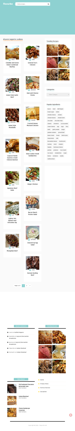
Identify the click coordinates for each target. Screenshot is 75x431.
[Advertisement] (37, 22)
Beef (33, 150)
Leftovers (33, 239)
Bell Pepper (60, 109)
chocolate (50, 120)
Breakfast (33, 89)
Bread (13, 59)
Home (42, 380)
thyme (49, 156)
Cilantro (49, 123)
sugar (65, 153)
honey (57, 135)
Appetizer (13, 122)
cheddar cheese (52, 115)
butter (57, 112)
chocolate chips (59, 120)
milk (57, 138)
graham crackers (52, 132)
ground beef (61, 132)
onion (55, 144)
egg (58, 126)
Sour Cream (63, 150)
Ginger (63, 129)
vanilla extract (51, 159)
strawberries (58, 153)
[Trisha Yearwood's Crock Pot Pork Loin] (52, 75)
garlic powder (55, 129)
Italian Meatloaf (21, 348)
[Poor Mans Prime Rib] (52, 63)
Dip (13, 215)
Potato (33, 209)
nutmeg (49, 144)
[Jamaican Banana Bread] (52, 50)
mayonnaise (51, 138)
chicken (60, 115)
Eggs (62, 126)
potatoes (56, 150)
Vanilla (61, 156)
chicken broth (61, 117)
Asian (33, 59)
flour (67, 126)
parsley (49, 150)
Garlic (49, 129)
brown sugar (51, 112)
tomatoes (55, 156)
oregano (61, 144)
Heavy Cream (51, 135)
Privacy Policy (44, 384)
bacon (49, 109)
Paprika (49, 147)
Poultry (33, 120)
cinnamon (56, 123)
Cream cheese (51, 126)
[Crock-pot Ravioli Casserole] (64, 75)
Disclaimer (43, 391)
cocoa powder (64, 123)
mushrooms (62, 141)
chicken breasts (52, 117)
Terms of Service (45, 388)
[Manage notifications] (70, 415)
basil (54, 109)
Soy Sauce (50, 153)
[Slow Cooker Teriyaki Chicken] (64, 50)
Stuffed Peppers (19, 332)
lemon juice (65, 135)
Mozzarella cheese (52, 141)
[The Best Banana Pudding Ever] (64, 63)
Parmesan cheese (58, 147)
